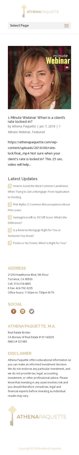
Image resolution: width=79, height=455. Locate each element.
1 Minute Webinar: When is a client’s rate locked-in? (36, 120)
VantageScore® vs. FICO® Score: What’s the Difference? (37, 220)
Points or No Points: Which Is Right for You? (39, 243)
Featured (38, 132)
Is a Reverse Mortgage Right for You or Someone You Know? (34, 233)
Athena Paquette (24, 126)
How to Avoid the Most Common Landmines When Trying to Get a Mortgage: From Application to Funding (38, 191)
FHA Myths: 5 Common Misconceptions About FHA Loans (39, 207)
